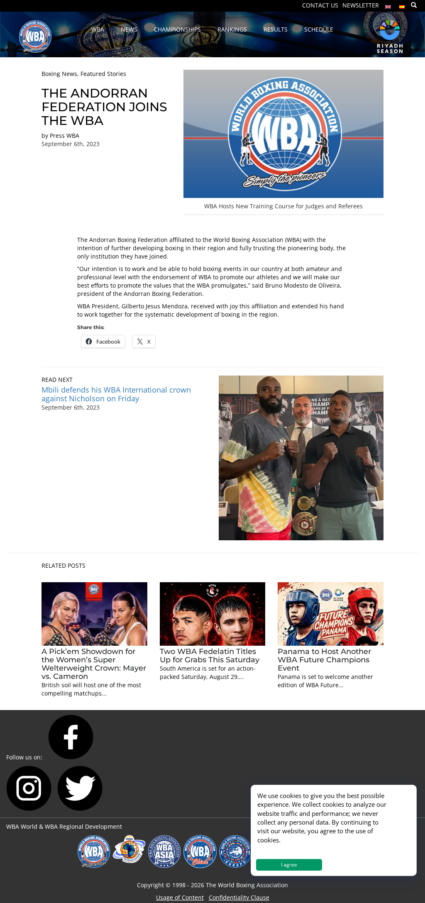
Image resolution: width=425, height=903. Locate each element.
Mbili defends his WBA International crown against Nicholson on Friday (116, 394)
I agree (289, 864)
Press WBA (64, 135)
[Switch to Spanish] (402, 5)
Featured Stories (103, 74)
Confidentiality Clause (239, 897)
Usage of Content (180, 897)
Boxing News (59, 74)
